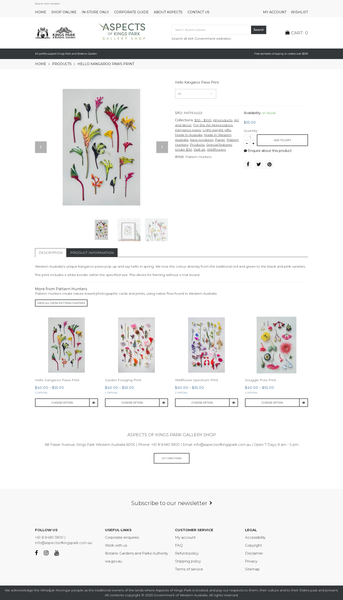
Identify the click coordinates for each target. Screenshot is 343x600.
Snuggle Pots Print (260, 380)
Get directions (172, 458)
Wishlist (299, 12)
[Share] (248, 164)
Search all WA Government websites (201, 38)
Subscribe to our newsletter (169, 503)
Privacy (251, 561)
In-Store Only (95, 12)
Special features (219, 145)
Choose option (62, 402)
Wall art (199, 149)
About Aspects (168, 12)
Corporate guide (131, 12)
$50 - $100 (202, 120)
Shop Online (64, 12)
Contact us (199, 12)
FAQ (179, 545)
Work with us (116, 545)
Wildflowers (216, 149)
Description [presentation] (51, 253)
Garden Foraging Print (123, 380)
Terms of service (189, 569)
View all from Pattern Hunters (61, 303)
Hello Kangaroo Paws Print (57, 380)
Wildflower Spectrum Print (196, 380)
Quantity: (251, 131)
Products (62, 64)
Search (258, 29)
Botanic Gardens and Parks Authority (136, 553)
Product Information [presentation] (92, 253)
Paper (220, 140)
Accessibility (255, 537)
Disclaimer (254, 553)
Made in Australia (188, 135)
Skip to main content (47, 3)
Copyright (253, 545)
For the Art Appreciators (213, 125)
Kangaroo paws (188, 130)
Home (40, 12)
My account (274, 12)
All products (222, 120)
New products (201, 140)
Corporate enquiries (122, 537)
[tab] (50, 252)
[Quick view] (94, 402)
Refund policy (187, 553)
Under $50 (183, 149)
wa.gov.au (113, 561)
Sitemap (252, 569)
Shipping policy (188, 561)
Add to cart (282, 140)
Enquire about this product (269, 151)
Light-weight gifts (217, 130)
